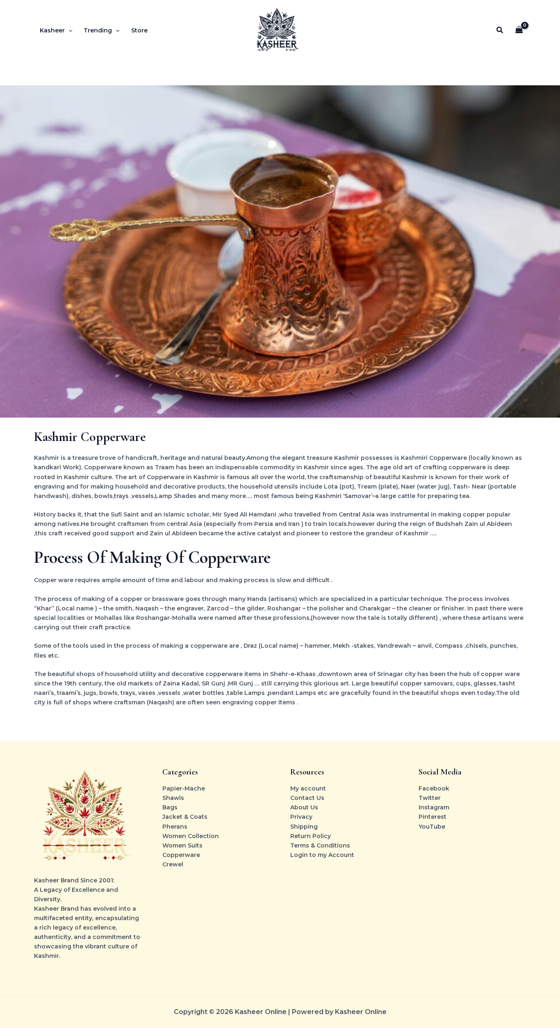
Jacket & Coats (184, 816)
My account (308, 788)
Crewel (172, 864)
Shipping (304, 826)
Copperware (181, 855)
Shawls (173, 798)
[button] (68, 30)
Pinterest (432, 816)
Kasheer (52, 30)
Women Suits (182, 845)
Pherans (174, 826)
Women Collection (190, 836)
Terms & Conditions (320, 845)
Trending (98, 30)
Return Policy (310, 836)
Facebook (434, 788)
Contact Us (307, 798)
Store (139, 30)
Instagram (434, 807)
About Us (304, 807)
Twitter (430, 798)
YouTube (432, 826)
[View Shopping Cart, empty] (519, 30)
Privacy (301, 816)
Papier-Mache (183, 788)
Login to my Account (322, 855)
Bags (170, 807)
